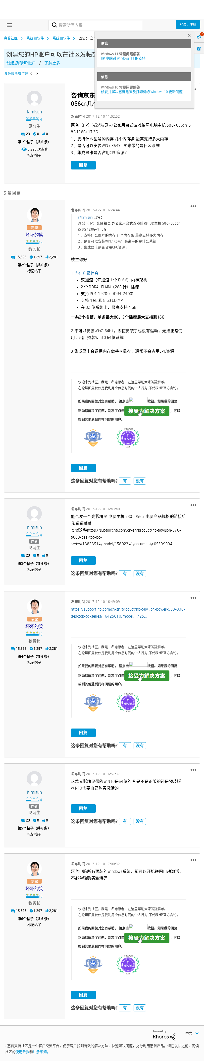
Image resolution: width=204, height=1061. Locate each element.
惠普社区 (11, 38)
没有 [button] (140, 481)
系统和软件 (35, 38)
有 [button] (125, 481)
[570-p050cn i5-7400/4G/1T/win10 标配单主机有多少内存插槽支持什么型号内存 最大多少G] (31, 73)
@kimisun (85, 217)
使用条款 (22, 1052)
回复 (83, 165)
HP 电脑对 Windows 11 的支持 (123, 58)
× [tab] (189, 35)
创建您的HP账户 (21, 63)
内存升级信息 (86, 273)
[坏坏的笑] (34, 214)
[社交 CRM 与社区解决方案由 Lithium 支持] (164, 1035)
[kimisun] (34, 98)
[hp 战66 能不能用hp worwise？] (36, 73)
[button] (193, 206)
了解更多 (52, 63)
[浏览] (8, 25)
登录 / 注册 (188, 24)
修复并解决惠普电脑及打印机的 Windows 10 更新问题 (142, 91)
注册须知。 (41, 1052)
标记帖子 (34, 155)
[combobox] (95, 25)
